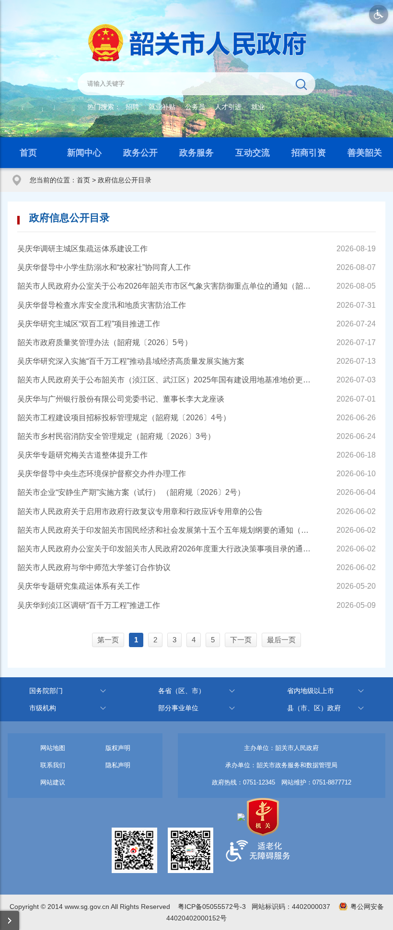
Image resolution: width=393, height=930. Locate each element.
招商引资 (308, 152)
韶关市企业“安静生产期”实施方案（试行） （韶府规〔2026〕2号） (131, 492)
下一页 (241, 640)
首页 (28, 152)
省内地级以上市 (310, 691)
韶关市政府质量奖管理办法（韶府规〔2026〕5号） (104, 342)
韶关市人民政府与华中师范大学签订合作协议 (94, 567)
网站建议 (52, 782)
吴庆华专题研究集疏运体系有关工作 (78, 586)
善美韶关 (364, 152)
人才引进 (228, 107)
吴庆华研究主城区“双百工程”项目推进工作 (88, 324)
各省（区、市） (181, 691)
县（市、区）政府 (314, 708)
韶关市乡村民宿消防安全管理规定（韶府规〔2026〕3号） (116, 436)
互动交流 (252, 152)
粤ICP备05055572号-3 (212, 906)
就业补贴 (162, 107)
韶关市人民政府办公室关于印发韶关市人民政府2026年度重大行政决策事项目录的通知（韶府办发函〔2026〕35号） (166, 549)
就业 (258, 107)
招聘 (132, 107)
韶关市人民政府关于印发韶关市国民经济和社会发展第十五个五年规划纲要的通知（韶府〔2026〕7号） (166, 530)
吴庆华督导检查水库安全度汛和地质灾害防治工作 (101, 305)
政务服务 (196, 152)
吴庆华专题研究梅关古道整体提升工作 (82, 455)
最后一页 (281, 640)
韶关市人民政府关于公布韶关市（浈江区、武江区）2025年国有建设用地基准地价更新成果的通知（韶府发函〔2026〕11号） (166, 380)
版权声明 (117, 747)
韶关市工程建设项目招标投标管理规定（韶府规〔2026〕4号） (124, 418)
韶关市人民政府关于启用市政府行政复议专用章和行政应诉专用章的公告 (140, 511)
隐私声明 (117, 765)
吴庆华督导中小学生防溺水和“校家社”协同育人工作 (104, 267)
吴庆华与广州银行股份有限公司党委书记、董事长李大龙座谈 (120, 399)
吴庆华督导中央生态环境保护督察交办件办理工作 (101, 474)
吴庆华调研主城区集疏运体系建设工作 (82, 249)
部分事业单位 (178, 708)
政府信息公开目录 (124, 180)
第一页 (108, 640)
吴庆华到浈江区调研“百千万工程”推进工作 (88, 605)
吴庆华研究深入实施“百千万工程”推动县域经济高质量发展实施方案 (130, 361)
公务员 (195, 107)
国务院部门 (46, 691)
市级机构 (42, 708)
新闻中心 (84, 152)
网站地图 (52, 747)
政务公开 (140, 152)
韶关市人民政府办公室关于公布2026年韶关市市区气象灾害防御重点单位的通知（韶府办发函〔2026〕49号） (166, 286)
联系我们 (52, 765)
